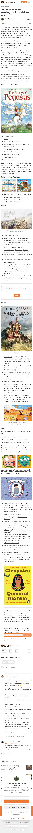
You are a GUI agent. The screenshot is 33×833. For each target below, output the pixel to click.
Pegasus (6, 136)
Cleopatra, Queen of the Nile (12, 548)
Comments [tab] (5, 662)
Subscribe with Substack (18, 807)
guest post (7, 532)
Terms (19, 822)
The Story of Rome (9, 152)
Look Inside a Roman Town (12, 197)
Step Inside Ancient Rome (11, 194)
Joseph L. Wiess (9, 741)
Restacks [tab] (11, 662)
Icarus (6, 139)
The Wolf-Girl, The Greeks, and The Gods (16, 552)
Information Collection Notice (19, 812)
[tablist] (8, 662)
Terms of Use (24, 811)
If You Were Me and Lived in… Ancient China (16, 560)
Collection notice (26, 822)
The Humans (7, 384)
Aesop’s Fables (8, 276)
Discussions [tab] (13, 761)
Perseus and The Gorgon (11, 149)
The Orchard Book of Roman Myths (14, 247)
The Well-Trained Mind (8, 41)
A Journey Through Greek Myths (13, 255)
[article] (16, 768)
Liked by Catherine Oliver (11, 677)
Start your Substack (12, 826)
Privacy (15, 822)
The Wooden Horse (9, 142)
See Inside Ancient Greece (11, 200)
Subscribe (24, 2)
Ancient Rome (22, 446)
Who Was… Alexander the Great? (13, 382)
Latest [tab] (7, 761)
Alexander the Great (10, 154)
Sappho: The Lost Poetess (11, 522)
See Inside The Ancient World (12, 514)
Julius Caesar (8, 157)
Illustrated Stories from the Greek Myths (15, 503)
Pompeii (6, 160)
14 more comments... (6, 754)
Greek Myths (7, 236)
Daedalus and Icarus (10, 260)
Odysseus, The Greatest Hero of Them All (16, 437)
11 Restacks (20, 645)
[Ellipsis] (31, 676)
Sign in (29, 2)
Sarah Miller (8, 676)
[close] (28, 777)
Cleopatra (7, 519)
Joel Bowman (22, 530)
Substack (9, 829)
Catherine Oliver (9, 18)
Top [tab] (3, 761)
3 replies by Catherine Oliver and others (16, 736)
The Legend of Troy (9, 262)
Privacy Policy (16, 814)
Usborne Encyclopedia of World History (18, 395)
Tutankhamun (22, 517)
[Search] (30, 761)
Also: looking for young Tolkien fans (10, 768)
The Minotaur (8, 144)
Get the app (24, 826)
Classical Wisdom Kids (12, 540)
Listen (29, 19)
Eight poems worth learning (10, 766)
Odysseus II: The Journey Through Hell (15, 440)
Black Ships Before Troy (10, 265)
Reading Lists (5, 6)
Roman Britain (8, 357)
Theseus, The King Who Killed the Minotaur (16, 442)
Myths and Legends (9, 238)
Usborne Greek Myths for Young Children (16, 250)
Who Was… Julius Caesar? (11, 543)
